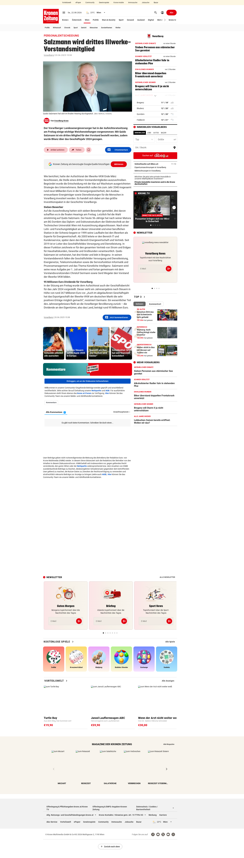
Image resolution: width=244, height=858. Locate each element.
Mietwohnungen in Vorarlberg (155, 171)
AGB (107, 390)
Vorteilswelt (66, 3)
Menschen (94, 28)
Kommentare (117, 150)
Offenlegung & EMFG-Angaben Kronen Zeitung (109, 808)
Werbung (153, 815)
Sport (121, 20)
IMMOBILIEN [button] (140, 133)
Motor (160, 20)
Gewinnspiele (104, 3)
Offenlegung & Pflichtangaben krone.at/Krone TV (67, 808)
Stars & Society (108, 20)
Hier (107, 393)
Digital (151, 20)
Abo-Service (51, 822)
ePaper (78, 3)
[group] (53, 343)
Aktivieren (118, 164)
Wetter (118, 28)
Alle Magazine (168, 744)
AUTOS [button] (156, 133)
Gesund (130, 20)
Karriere (163, 815)
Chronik (67, 28)
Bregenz (140, 102)
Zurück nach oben (110, 846)
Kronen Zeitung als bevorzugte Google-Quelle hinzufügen (88, 164)
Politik (96, 20)
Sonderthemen (106, 28)
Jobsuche (145, 3)
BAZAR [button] (163, 133)
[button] (165, 20)
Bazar (156, 3)
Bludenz (140, 108)
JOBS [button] (149, 133)
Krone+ (65, 20)
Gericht (83, 28)
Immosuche (132, 3)
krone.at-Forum (84, 393)
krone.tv (172, 20)
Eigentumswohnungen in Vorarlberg (155, 167)
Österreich (76, 20)
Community (89, 3)
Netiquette (96, 390)
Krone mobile (119, 3)
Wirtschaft (57, 28)
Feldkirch (141, 120)
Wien (87, 20)
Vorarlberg (49, 55)
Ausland (141, 20)
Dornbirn (140, 114)
